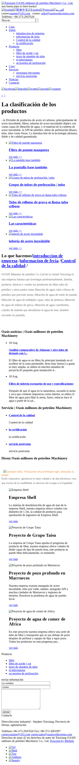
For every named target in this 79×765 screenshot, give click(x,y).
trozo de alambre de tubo (30, 56)
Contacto (14, 82)
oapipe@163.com (20, 13)
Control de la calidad (28, 39)
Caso (12, 66)
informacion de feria (28, 36)
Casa (12, 26)
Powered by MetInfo (62, 741)
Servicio (13, 69)
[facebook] (8, 88)
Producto (14, 46)
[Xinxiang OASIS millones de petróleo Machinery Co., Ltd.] (37, 3)
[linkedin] (21, 88)
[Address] (15, 757)
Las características (22, 223)
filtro (19, 49)
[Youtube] (55, 88)
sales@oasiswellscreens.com (57, 13)
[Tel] (12, 747)
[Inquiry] (14, 760)
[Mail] (13, 750)
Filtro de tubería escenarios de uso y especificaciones (41, 383)
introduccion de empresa (30, 33)
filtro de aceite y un (27, 53)
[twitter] (32, 88)
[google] (43, 88)
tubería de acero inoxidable (29, 241)
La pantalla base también (28, 167)
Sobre (12, 30)
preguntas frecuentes (28, 72)
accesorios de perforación (31, 62)
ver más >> (15, 156)
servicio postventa (26, 76)
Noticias (13, 79)
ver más (13, 521)
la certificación (24, 43)
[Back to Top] (12, 753)
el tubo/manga (24, 59)
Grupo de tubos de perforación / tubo (37, 185)
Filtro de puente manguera (29, 150)
